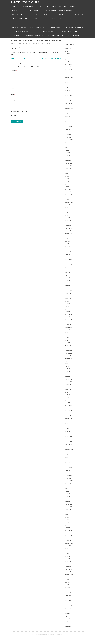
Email (13, 94)
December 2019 (68, 257)
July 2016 (67, 363)
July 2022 (67, 176)
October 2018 (68, 293)
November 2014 (68, 413)
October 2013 (68, 447)
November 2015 (68, 381)
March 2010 (67, 559)
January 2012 (68, 501)
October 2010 (68, 540)
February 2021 (68, 220)
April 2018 (67, 309)
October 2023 (68, 137)
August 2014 (68, 421)
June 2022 (67, 178)
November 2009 (68, 569)
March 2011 (67, 527)
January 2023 (68, 160)
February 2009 (68, 592)
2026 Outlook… (16, 35)
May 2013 (67, 460)
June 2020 (67, 241)
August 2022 (68, 173)
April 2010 (67, 556)
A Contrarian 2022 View (58, 14)
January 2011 (68, 532)
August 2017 (68, 329)
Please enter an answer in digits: (19, 111)
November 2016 (68, 353)
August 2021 (68, 204)
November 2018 (68, 290)
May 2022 (67, 181)
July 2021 (67, 207)
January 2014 (68, 439)
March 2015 (67, 402)
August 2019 (68, 267)
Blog (19, 6)
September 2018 (69, 296)
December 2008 (68, 598)
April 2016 (67, 368)
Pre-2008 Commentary (42, 6)
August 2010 (68, 545)
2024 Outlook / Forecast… (55, 27)
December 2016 (68, 350)
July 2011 (67, 517)
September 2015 (69, 387)
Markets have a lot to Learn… (37, 27)
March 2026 (67, 61)
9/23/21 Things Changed (18, 14)
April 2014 (67, 431)
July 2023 (67, 145)
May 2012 (67, 491)
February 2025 (68, 95)
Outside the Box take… (58, 35)
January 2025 (68, 98)
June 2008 (67, 613)
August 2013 (68, 452)
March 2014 (67, 434)
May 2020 (67, 244)
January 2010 (68, 564)
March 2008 (67, 621)
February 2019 (68, 283)
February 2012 (68, 499)
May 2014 (67, 428)
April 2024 (67, 121)
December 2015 (68, 379)
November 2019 (68, 259)
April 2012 (67, 493)
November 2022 (68, 165)
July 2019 (67, 270)
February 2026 (68, 64)
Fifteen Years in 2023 (69, 23)
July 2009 (67, 579)
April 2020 (67, 246)
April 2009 (67, 587)
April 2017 (67, 340)
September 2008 (69, 605)
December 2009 (68, 566)
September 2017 (69, 327)
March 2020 (67, 249)
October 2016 (68, 355)
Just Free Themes (59, 634)
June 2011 (67, 519)
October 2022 (68, 168)
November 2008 (68, 600)
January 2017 (68, 348)
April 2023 (67, 152)
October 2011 (68, 509)
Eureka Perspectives (25, 2)
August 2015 (68, 389)
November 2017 (68, 322)
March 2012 (67, 496)
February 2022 (68, 189)
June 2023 (67, 147)
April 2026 (67, 59)
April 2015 (67, 400)
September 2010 (69, 543)
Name (13, 88)
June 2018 (67, 303)
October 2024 (68, 106)
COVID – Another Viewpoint (48, 10)
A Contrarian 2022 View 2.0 (75, 14)
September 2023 (69, 139)
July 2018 (67, 301)
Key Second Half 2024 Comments (74, 27)
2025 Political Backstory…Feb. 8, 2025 (22, 31)
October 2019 (68, 262)
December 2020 (68, 225)
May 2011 (67, 522)
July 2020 (67, 238)
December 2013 (68, 441)
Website (13, 100)
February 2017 (68, 345)
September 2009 (69, 574)
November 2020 (68, 228)
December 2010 (68, 535)
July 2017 (67, 332)
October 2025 (68, 74)
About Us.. (14, 10)
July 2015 (67, 392)
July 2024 (67, 113)
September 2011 (69, 512)
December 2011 (68, 504)
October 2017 (68, 324)
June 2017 (67, 335)
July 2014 (67, 423)
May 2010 (67, 553)
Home (13, 6)
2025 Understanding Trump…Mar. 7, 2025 (46, 31)
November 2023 (68, 134)
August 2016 (68, 361)
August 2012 (68, 483)
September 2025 (69, 77)
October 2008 (68, 603)
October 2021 (68, 199)
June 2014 (67, 426)
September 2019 (69, 264)
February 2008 (68, 624)
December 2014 (68, 410)
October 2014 (68, 415)
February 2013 (68, 467)
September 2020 (69, 233)
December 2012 (68, 473)
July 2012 (67, 486)
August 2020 (68, 236)
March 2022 (67, 186)
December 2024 (68, 100)
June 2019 (67, 272)
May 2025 (67, 87)
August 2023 (68, 142)
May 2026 (67, 56)
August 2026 (68, 48)
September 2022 (69, 171)
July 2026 (67, 51)
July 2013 (67, 454)
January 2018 (68, 316)
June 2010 (67, 551)
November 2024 (68, 103)
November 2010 (68, 538)
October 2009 (68, 572)
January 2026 (68, 67)
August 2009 (68, 577)
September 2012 (69, 480)
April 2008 (67, 618)
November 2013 (68, 444)
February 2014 (68, 436)
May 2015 (67, 397)
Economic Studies (56, 6)
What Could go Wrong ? (65, 10)
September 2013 (69, 449)
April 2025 (67, 90)
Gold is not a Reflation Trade (19, 58)
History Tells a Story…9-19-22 (20, 23)
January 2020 (68, 254)
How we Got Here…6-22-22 (37, 19)
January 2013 (68, 470)
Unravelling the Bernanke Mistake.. (57, 19)
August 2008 (68, 608)
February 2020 (68, 251)
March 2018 (67, 311)
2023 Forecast (56, 23)
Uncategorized (37, 43)
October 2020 (68, 231)
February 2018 (68, 314)
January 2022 (68, 191)
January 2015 (68, 408)
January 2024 (68, 129)
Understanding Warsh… (73, 35)
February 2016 (68, 374)
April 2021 (67, 215)
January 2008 (68, 626)
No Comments (47, 43)
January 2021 (68, 223)
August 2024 (68, 111)
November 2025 (68, 72)
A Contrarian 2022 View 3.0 (19, 19)
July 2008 (67, 611)
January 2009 (68, 595)
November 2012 (68, 475)
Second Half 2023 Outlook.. (19, 27)
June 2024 (67, 116)
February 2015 (68, 405)
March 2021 (67, 218)
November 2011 (68, 506)
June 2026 (67, 54)
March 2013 (67, 465)
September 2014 (69, 418)
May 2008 (67, 616)
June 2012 (67, 488)
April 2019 (67, 277)
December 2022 (68, 163)
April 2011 (67, 525)
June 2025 (67, 85)
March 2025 (67, 93)
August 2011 (68, 514)
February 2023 (68, 158)
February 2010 (68, 561)
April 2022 (67, 184)
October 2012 (68, 478)
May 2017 (67, 337)
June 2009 (67, 582)
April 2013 (67, 462)
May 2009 (67, 585)
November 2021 (68, 197)
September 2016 (69, 358)
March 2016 (67, 371)
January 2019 (68, 285)
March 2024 (67, 124)
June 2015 (67, 395)
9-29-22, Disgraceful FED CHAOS (40, 23)
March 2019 (67, 280)
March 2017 (67, 342)
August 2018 (68, 298)
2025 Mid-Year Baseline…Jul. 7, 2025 (70, 31)
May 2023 (67, 150)
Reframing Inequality (69, 6)
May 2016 (67, 366)
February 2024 (68, 126)
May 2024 (67, 119)
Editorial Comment (28, 6)
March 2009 (67, 590)
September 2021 (69, 202)
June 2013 (67, 457)
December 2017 (68, 319)
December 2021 (68, 194)
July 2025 (67, 82)
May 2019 (67, 275)
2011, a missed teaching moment (29, 10)
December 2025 (68, 69)
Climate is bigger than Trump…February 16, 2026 (36, 35)
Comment (14, 70)
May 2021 (67, 212)
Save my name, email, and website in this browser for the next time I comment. (31, 108)
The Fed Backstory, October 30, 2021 (38, 14)
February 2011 (68, 530)
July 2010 (67, 548)
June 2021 (67, 210)
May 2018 (67, 306)
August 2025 (68, 80)
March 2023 (67, 155)
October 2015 (68, 384)
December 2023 (68, 132)
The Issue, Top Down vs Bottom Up (51, 58)
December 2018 (68, 288)
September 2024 (69, 108)
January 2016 (68, 376)
